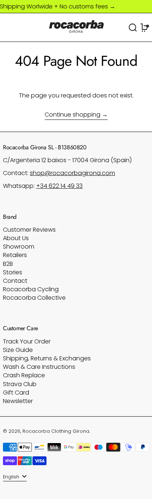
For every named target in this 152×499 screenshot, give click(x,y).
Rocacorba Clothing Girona (56, 431)
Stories (12, 272)
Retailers (15, 255)
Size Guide (18, 350)
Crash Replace (24, 375)
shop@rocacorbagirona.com (72, 173)
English (12, 477)
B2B (8, 264)
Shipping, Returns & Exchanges (47, 358)
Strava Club (20, 384)
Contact (15, 281)
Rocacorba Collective (34, 297)
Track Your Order (27, 341)
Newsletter (18, 401)
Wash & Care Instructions (39, 367)
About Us (16, 238)
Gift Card (16, 392)
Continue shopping (72, 115)
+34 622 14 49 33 (59, 186)
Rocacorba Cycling (31, 289)
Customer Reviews (29, 229)
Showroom (18, 246)
